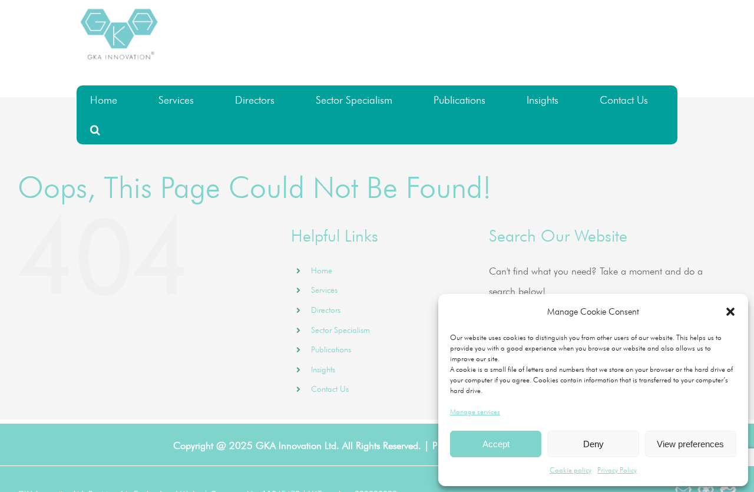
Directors (325, 310)
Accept (496, 444)
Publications (331, 349)
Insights (323, 369)
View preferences (690, 444)
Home (321, 270)
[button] (730, 312)
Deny (593, 444)
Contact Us (330, 389)
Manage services (475, 411)
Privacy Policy (617, 469)
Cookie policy (570, 469)
